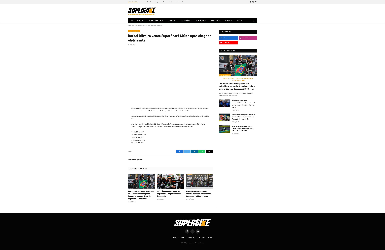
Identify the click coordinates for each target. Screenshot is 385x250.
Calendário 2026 (156, 20)
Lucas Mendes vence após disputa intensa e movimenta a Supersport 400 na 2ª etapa (198, 193)
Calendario (191, 238)
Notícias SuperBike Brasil (244, 79)
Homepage (175, 238)
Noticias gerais (225, 75)
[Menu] (132, 20)
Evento (140, 20)
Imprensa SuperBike (135, 160)
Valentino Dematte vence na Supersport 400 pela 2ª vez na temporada (169, 193)
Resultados (215, 20)
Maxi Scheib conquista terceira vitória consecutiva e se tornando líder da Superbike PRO (243, 129)
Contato (228, 20)
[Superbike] (142, 11)
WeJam (202, 243)
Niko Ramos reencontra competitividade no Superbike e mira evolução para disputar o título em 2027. (164, 2)
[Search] (253, 20)
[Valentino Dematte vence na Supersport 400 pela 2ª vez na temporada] (170, 181)
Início (129, 26)
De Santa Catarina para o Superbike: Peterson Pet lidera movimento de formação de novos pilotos (243, 117)
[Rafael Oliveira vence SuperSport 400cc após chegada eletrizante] (170, 76)
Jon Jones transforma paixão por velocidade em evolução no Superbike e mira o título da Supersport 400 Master (141, 195)
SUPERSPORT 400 (134, 31)
